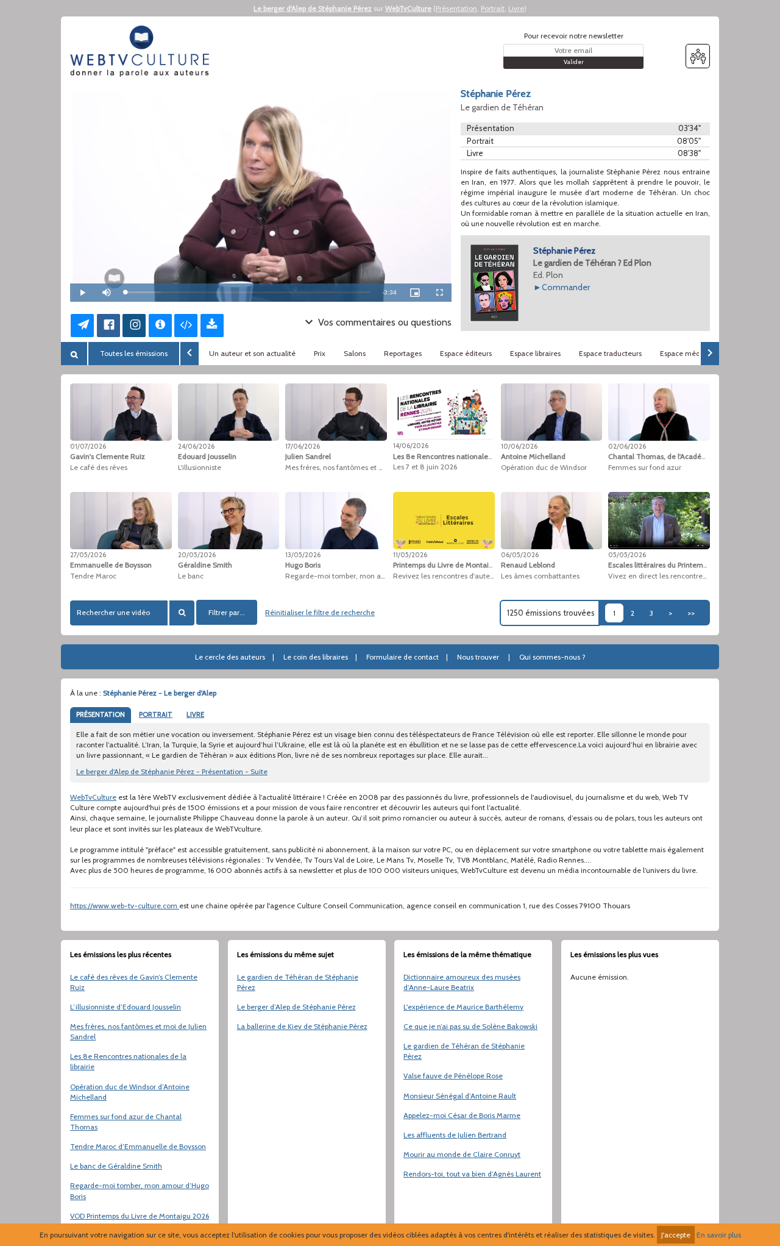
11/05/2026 (410, 554)
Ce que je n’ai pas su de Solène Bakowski (470, 1026)
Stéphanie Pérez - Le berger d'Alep (159, 692)
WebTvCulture (408, 8)
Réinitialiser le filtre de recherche (320, 612)
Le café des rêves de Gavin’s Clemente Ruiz (133, 982)
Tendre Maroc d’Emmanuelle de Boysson (138, 1146)
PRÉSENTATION (100, 714)
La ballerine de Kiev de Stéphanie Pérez (302, 1026)
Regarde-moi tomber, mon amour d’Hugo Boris (139, 1190)
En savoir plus (719, 1234)
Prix (319, 353)
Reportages (403, 353)
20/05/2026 (197, 554)
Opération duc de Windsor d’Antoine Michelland (130, 1092)
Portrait (493, 8)
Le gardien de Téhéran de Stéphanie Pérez (297, 982)
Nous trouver (478, 656)
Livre (516, 8)
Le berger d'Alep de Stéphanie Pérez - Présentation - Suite (172, 771)
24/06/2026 (196, 446)
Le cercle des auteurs (230, 656)
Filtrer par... (226, 612)
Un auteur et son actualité (252, 353)
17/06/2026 (302, 446)
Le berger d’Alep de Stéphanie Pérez (296, 1006)
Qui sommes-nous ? (552, 656)
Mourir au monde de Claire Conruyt (461, 1154)
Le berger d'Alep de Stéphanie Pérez (313, 8)
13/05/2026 (303, 554)
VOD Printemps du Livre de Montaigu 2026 (139, 1215)
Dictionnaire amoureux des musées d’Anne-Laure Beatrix (461, 982)
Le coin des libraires (315, 656)
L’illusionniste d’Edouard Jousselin (125, 1006)
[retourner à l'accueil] (143, 51)
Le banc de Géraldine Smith (116, 1165)
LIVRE (195, 714)
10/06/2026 (519, 446)
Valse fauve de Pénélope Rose (453, 1075)
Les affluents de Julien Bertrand (454, 1134)
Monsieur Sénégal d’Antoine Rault (459, 1095)
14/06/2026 (410, 445)
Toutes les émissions (134, 353)
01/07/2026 (88, 446)
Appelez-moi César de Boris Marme (461, 1115)
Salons (355, 353)
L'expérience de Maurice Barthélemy (463, 1006)
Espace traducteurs (610, 353)
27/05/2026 (88, 554)
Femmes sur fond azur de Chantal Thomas (126, 1121)
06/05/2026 (520, 554)
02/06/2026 (627, 446)
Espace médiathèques (696, 353)
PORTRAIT (155, 714)
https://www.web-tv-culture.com (124, 905)
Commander (566, 287)
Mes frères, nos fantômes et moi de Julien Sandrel (138, 1031)
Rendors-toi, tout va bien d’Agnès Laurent (472, 1173)
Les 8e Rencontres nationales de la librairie (128, 1061)
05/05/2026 (627, 554)
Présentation (456, 8)
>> (691, 613)
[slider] (247, 292)
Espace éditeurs (466, 353)
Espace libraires (535, 353)
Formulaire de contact (402, 656)
